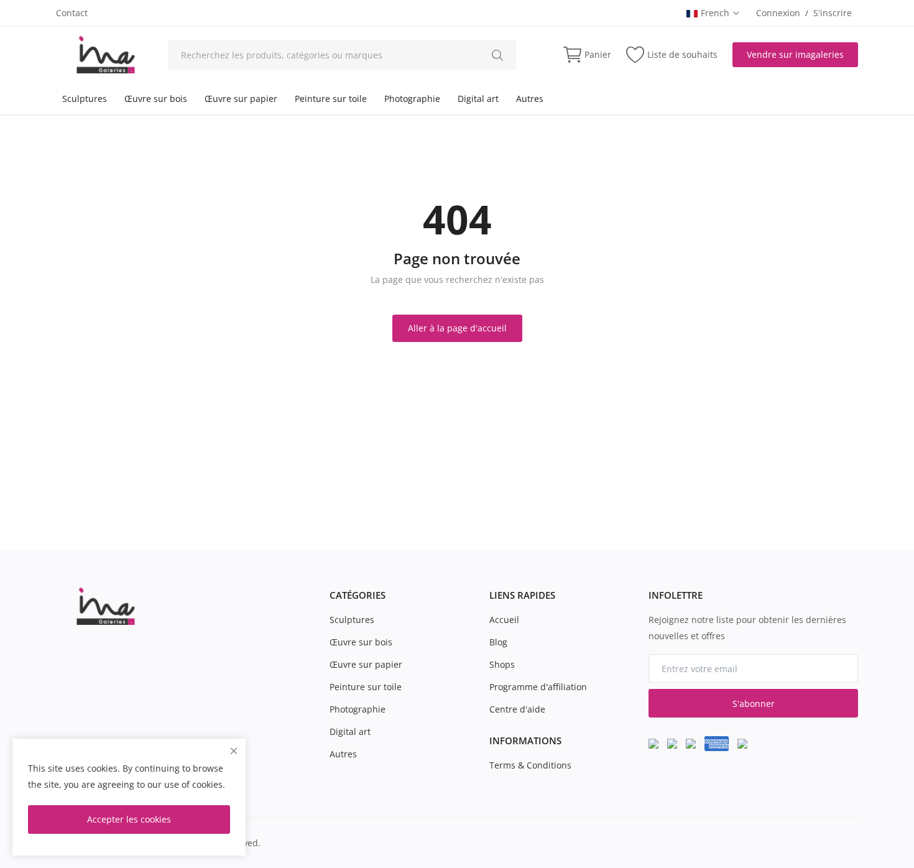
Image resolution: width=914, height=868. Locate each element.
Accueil (504, 620)
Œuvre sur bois (155, 98)
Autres (529, 98)
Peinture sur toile (331, 98)
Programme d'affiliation (538, 687)
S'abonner (753, 703)
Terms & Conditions (530, 765)
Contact (72, 13)
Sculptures (84, 98)
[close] (233, 751)
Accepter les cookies (129, 819)
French (716, 13)
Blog (498, 642)
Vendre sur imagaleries (795, 54)
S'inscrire (832, 13)
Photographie (412, 98)
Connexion (778, 13)
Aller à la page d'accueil (457, 328)
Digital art (478, 98)
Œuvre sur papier (241, 98)
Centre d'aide (517, 709)
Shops (502, 664)
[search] (497, 54)
